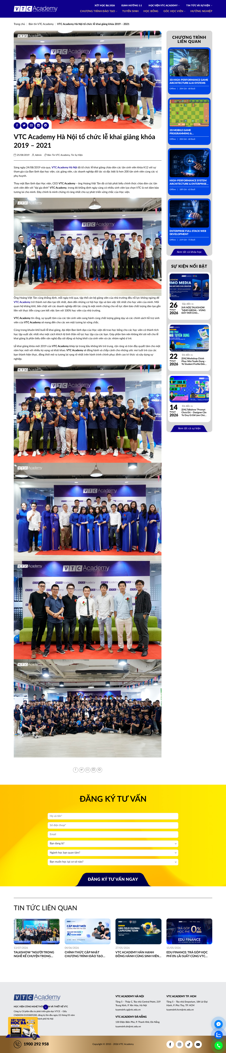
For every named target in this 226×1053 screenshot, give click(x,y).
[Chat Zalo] (218, 1035)
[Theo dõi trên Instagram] (179, 1044)
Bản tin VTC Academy (41, 24)
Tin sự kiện (77, 155)
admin (38, 155)
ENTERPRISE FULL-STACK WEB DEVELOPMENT (188, 233)
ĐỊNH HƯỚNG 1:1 (131, 5)
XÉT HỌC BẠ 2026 (105, 5)
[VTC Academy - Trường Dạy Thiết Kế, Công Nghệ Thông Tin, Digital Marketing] (35, 9)
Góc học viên (173, 11)
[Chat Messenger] (218, 1024)
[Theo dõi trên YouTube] (198, 1044)
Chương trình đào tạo (97, 11)
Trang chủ (19, 24)
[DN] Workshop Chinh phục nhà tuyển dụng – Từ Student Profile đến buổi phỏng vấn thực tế (193, 361)
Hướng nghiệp (201, 11)
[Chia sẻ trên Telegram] (45, 125)
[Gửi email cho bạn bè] (31, 125)
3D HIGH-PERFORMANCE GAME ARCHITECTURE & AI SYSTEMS (189, 81)
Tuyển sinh (130, 11)
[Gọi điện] (218, 1045)
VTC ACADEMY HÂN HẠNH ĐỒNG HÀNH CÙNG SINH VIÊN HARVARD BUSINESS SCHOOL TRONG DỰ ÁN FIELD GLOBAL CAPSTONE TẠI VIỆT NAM (137, 954)
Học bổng (150, 11)
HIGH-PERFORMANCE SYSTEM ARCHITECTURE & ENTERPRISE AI (188, 182)
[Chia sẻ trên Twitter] (24, 125)
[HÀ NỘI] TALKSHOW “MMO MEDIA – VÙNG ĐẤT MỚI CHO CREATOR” (193, 310)
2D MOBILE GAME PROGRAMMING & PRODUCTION (181, 132)
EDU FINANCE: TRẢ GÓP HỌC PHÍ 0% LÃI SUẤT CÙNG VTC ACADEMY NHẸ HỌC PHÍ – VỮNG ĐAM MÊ (187, 954)
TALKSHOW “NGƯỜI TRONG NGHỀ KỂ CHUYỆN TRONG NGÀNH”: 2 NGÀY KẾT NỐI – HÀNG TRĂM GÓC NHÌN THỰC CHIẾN (35, 954)
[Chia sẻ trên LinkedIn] (38, 125)
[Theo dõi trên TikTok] (189, 1044)
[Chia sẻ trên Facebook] (17, 125)
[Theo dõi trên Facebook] (170, 1044)
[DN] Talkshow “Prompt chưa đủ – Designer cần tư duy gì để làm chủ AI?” (193, 413)
